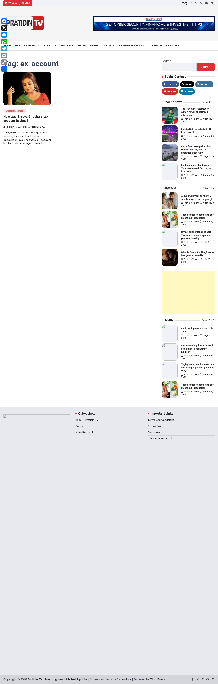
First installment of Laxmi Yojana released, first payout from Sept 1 (196, 168)
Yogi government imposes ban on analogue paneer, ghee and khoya (197, 367)
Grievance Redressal (160, 438)
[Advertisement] (188, 292)
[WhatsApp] (4, 41)
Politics (50, 45)
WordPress (157, 679)
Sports (109, 45)
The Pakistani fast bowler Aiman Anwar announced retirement (195, 111)
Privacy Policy (156, 426)
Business (66, 45)
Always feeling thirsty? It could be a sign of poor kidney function (197, 348)
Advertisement (84, 432)
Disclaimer (154, 432)
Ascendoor (124, 679)
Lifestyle (172, 45)
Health (157, 45)
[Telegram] (4, 48)
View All (207, 102)
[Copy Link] (4, 62)
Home (7, 45)
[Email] (4, 55)
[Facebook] (4, 21)
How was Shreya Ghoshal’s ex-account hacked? (25, 119)
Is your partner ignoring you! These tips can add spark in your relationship (196, 235)
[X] (4, 28)
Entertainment (89, 45)
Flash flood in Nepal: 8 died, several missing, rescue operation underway (196, 149)
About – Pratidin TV (86, 420)
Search (166, 61)
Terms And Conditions (161, 420)
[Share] (4, 69)
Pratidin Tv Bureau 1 (16, 126)
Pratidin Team (191, 118)
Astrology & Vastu (133, 45)
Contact (80, 426)
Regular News (25, 45)
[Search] (212, 45)
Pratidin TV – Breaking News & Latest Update (57, 679)
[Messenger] (4, 34)
